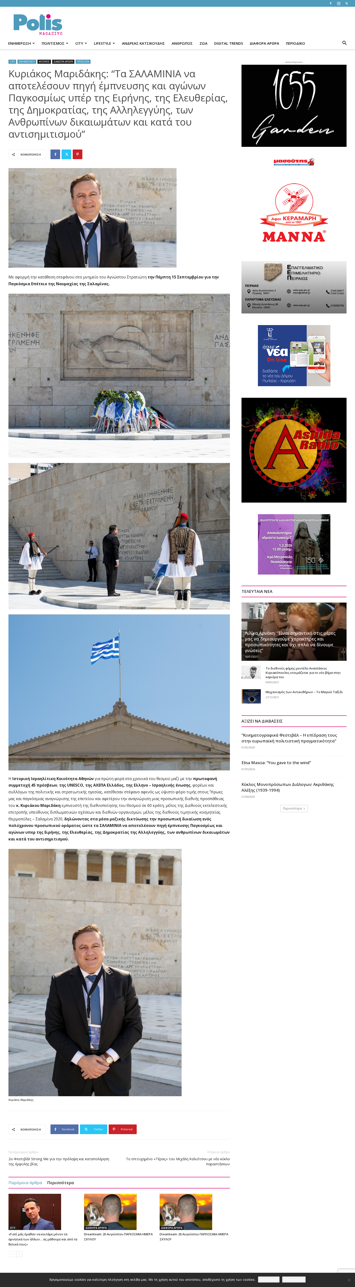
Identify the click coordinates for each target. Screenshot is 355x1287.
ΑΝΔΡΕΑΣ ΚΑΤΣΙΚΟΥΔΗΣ (143, 43)
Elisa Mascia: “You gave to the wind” (276, 762)
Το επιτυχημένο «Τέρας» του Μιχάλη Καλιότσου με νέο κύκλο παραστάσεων (178, 1161)
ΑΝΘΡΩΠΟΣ (182, 43)
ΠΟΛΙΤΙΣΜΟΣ (53, 43)
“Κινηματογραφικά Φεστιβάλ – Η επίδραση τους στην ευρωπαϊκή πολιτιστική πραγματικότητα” (289, 738)
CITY (79, 43)
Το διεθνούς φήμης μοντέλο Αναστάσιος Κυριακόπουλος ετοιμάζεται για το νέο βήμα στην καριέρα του (303, 672)
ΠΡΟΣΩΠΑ (83, 61)
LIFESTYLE (102, 43)
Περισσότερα (60, 1182)
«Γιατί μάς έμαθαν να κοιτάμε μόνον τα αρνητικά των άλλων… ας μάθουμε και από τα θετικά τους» (42, 1239)
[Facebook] (330, 3)
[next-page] (19, 1254)
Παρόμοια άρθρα (25, 1182)
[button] (344, 43)
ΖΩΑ (203, 43)
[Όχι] (349, 1280)
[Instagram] (338, 3)
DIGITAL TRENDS (228, 43)
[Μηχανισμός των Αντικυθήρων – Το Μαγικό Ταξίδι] (251, 696)
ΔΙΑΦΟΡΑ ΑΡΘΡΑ (264, 43)
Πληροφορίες (294, 1279)
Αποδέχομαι (269, 1279)
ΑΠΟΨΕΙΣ (44, 61)
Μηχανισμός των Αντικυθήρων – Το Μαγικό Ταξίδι (304, 692)
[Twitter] (346, 3)
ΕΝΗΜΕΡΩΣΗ (19, 43)
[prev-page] (11, 1254)
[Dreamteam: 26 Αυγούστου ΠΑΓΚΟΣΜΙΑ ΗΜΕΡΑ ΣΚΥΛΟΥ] (119, 1212)
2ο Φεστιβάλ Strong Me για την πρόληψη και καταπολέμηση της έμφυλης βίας (58, 1161)
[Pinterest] (77, 154)
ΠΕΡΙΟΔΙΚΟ (295, 43)
